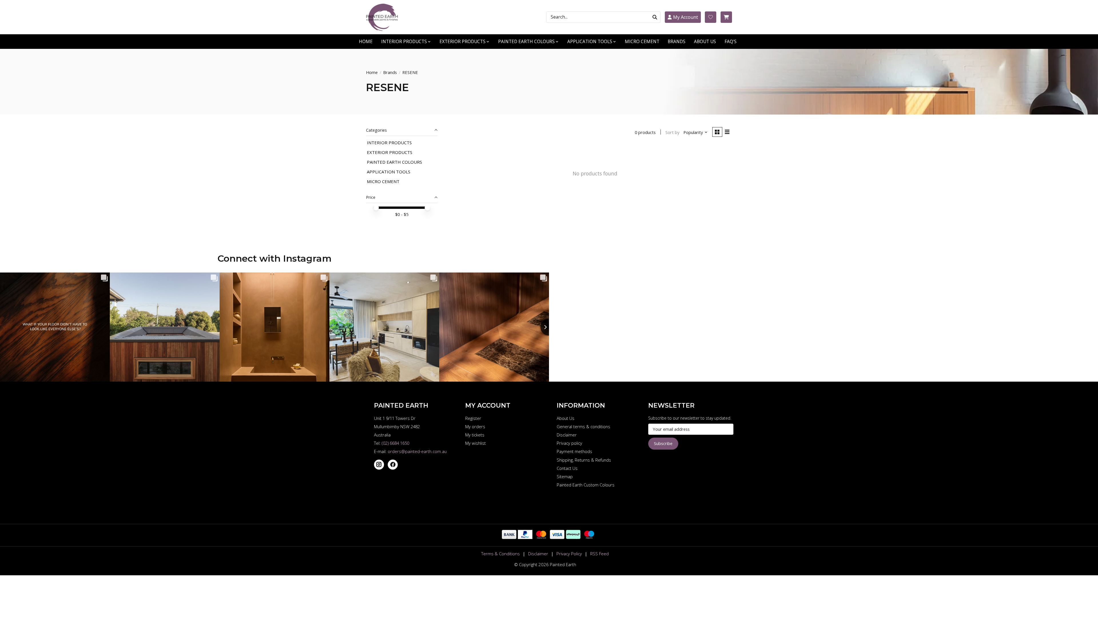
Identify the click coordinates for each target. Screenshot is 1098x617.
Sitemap (565, 476)
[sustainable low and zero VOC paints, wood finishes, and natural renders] (384, 17)
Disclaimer (567, 435)
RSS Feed (599, 553)
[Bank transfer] (509, 537)
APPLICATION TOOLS (388, 172)
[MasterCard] (541, 537)
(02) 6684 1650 (395, 443)
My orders (475, 426)
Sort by (672, 132)
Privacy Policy (569, 553)
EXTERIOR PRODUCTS (389, 152)
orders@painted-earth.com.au (417, 451)
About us (705, 42)
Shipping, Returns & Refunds (584, 460)
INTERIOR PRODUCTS (389, 142)
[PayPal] (525, 537)
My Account (685, 17)
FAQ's (731, 42)
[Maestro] (589, 537)
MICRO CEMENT (642, 42)
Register (473, 418)
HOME (366, 42)
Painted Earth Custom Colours (585, 485)
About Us (565, 418)
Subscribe (663, 443)
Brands (676, 42)
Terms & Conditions (500, 553)
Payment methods (574, 451)
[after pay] (573, 537)
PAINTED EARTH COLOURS (394, 162)
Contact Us (567, 468)
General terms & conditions (583, 426)
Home (372, 72)
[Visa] (557, 537)
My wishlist (475, 443)
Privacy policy (569, 443)
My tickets (474, 435)
